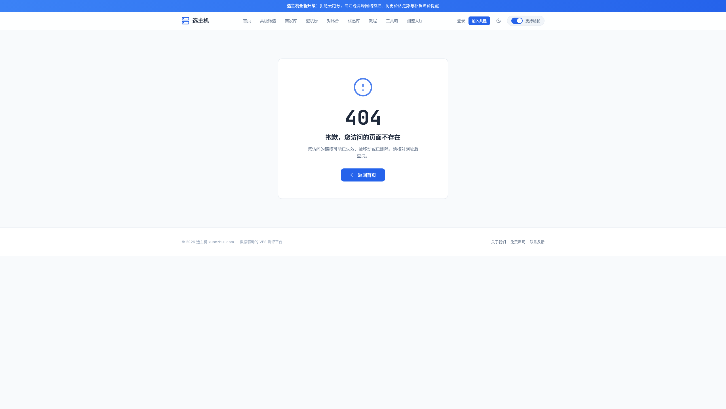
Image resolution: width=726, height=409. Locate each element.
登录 (461, 20)
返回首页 (367, 175)
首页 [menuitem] (247, 20)
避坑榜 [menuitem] (312, 20)
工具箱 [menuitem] (392, 20)
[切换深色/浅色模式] (498, 21)
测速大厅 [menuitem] (415, 20)
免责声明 (517, 241)
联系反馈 (537, 241)
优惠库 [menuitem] (354, 20)
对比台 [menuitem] (333, 20)
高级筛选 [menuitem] (268, 20)
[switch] (525, 21)
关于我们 (498, 241)
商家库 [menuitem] (291, 20)
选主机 (200, 20)
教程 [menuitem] (373, 20)
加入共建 (479, 20)
